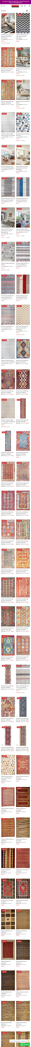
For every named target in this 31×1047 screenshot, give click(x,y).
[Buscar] (4, 6)
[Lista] (29, 11)
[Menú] (1, 6)
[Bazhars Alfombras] (15, 6)
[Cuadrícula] (27, 11)
